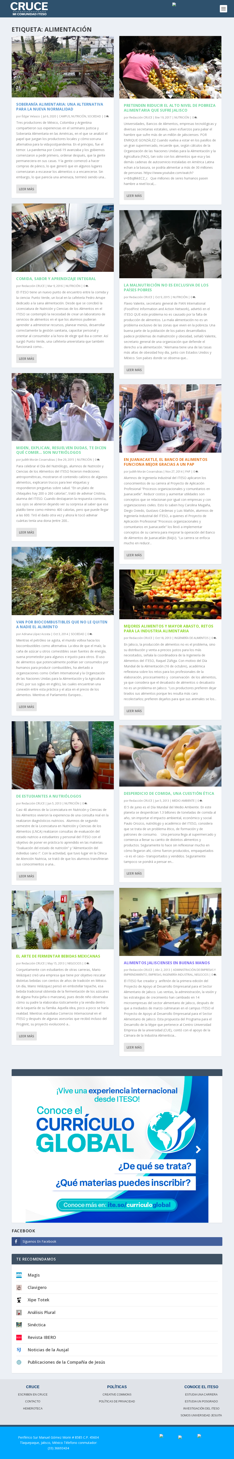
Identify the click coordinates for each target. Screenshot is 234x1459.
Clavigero (37, 1287)
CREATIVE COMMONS (117, 1394)
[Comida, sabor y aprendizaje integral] (63, 238)
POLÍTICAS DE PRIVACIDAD (117, 1401)
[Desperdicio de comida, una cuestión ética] (170, 756)
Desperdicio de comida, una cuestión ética (169, 793)
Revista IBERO (42, 1337)
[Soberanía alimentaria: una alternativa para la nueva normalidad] (63, 66)
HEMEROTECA (33, 1408)
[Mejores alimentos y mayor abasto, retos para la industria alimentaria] (170, 594)
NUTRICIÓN (78, 116)
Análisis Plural (42, 1312)
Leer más (26, 189)
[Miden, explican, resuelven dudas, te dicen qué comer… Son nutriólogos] (63, 407)
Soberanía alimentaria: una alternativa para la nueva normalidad (59, 107)
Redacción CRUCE (33, 286)
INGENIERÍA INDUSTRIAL (178, 975)
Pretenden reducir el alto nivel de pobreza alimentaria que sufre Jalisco (169, 108)
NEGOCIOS (74, 963)
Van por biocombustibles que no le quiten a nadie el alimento (61, 624)
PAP (187, 471)
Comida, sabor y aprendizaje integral (56, 278)
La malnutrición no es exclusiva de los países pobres (166, 287)
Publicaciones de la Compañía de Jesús (66, 1362)
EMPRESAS (155, 975)
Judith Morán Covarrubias (38, 460)
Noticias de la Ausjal (48, 1349)
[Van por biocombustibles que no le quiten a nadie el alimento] (63, 581)
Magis (34, 1275)
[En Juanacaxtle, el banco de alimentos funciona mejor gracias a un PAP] (170, 418)
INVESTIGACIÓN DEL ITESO (201, 1408)
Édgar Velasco (31, 116)
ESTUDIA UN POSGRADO (201, 1401)
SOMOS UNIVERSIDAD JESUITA (201, 1415)
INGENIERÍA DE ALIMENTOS (191, 638)
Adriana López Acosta (36, 634)
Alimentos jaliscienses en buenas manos (167, 962)
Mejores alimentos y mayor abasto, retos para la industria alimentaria (168, 628)
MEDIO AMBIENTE (183, 801)
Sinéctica (37, 1324)
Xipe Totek (38, 1299)
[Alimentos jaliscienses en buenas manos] (170, 922)
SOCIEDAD (94, 116)
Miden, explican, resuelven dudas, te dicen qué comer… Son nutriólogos (61, 450)
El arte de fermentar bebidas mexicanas (58, 956)
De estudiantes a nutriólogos (48, 796)
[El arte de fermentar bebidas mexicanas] (63, 920)
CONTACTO (32, 1401)
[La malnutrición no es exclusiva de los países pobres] (170, 244)
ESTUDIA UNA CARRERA (201, 1394)
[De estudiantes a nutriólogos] (63, 755)
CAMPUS (64, 116)
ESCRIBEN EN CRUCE (33, 1394)
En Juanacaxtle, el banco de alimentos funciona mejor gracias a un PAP (165, 462)
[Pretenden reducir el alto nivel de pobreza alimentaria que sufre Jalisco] (170, 67)
